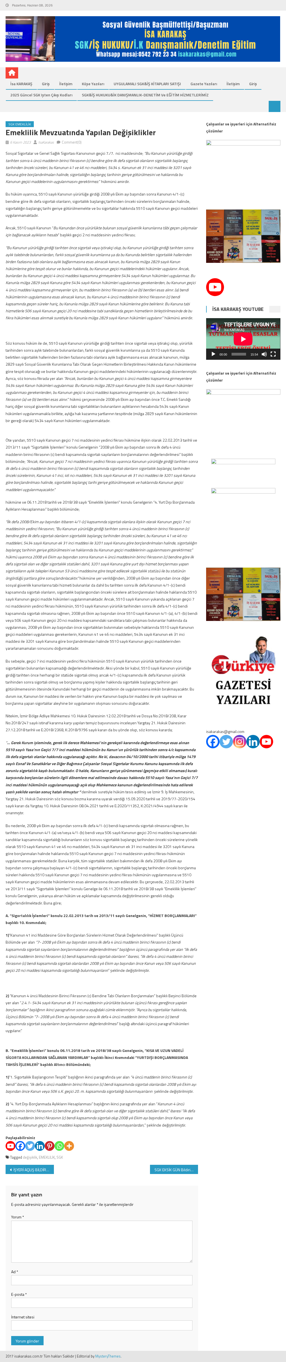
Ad (14, 1272)
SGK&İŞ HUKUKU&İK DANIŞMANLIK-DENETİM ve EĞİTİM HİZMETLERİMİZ (145, 95)
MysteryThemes (108, 1356)
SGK (59, 1157)
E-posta (19, 1294)
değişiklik (30, 1157)
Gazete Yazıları (203, 84)
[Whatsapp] (59, 1146)
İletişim (65, 84)
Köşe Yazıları (93, 84)
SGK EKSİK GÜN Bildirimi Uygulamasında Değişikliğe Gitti (176, 1170)
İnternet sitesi (22, 1317)
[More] (69, 1146)
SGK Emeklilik (19, 124)
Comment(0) (72, 142)
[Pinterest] (49, 1146)
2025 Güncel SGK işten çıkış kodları (41, 95)
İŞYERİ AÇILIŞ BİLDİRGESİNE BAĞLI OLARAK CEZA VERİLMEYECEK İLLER (33, 1170)
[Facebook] (20, 1146)
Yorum (17, 1217)
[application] (243, 339)
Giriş (46, 84)
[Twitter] (30, 1146)
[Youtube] (10, 1146)
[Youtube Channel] (215, 287)
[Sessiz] (264, 354)
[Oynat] (213, 354)
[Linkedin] (40, 1146)
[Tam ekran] (273, 354)
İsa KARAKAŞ (21, 84)
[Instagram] (239, 741)
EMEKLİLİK (47, 1157)
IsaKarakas (46, 142)
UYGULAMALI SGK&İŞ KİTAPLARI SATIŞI (147, 84)
